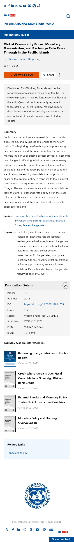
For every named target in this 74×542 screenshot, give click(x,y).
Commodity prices (25, 216)
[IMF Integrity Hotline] (38, 5)
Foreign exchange (43, 221)
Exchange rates (23, 221)
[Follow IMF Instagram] (16, 5)
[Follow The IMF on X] (5, 5)
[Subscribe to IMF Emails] (34, 5)
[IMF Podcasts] (44, 529)
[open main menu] (67, 7)
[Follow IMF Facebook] (9, 5)
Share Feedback (61, 539)
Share (51, 75)
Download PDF (23, 75)
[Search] (68, 16)
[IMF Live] (10, 14)
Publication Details (19, 285)
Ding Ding (34, 59)
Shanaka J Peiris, (17, 59)
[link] (44, 75)
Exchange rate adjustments (52, 216)
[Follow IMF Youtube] (24, 5)
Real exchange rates (34, 225)
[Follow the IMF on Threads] (20, 5)
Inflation (60, 221)
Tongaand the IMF (18, 453)
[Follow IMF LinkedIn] (12, 5)
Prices (18, 225)
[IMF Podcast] (29, 5)
